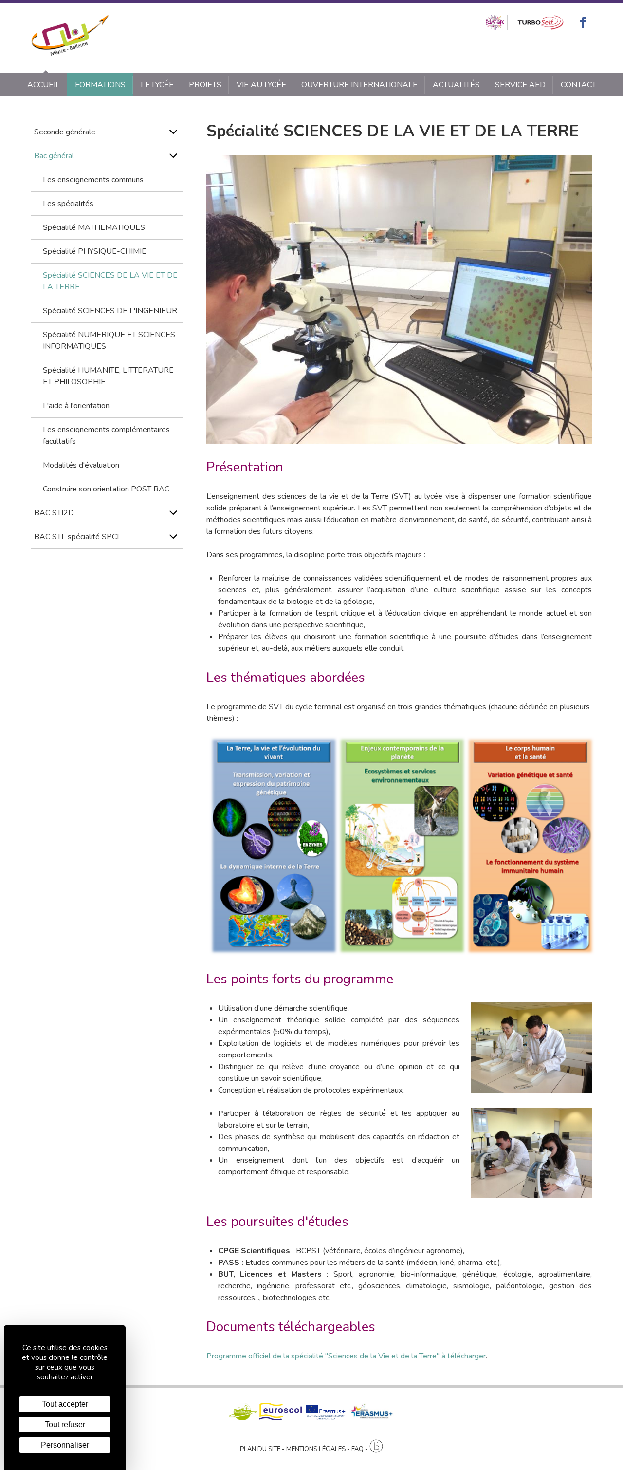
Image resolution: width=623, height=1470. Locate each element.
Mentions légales (316, 1449)
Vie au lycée (261, 84)
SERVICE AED (520, 84)
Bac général (54, 156)
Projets (205, 84)
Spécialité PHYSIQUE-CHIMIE (95, 251)
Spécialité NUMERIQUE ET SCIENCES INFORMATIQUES (109, 340)
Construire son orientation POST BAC (106, 489)
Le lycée (157, 84)
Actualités (456, 84)
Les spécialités (68, 203)
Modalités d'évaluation (81, 465)
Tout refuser (65, 1424)
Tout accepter (65, 1404)
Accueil (43, 84)
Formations (100, 84)
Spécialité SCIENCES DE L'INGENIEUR (110, 310)
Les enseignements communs (93, 179)
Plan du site (260, 1449)
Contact (578, 84)
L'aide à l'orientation (76, 405)
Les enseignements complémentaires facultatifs (106, 435)
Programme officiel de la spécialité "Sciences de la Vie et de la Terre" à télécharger (346, 1356)
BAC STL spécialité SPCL (77, 536)
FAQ (357, 1449)
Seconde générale (64, 132)
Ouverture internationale (359, 84)
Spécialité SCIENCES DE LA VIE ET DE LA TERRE (110, 281)
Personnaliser (65, 1445)
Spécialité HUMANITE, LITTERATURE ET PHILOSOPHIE (108, 376)
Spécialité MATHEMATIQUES (94, 227)
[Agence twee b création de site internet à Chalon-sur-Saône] (376, 1446)
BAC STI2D (54, 513)
